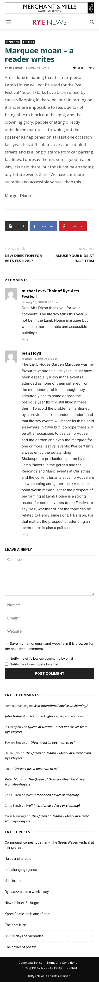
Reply (25, 339)
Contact (72, 968)
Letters (28, 42)
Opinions (12, 42)
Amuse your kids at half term (75, 258)
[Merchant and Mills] (49, 7)
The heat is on (15, 925)
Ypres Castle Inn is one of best (27, 914)
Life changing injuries (21, 870)
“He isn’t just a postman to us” (52, 742)
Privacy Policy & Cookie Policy (42, 968)
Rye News (15, 67)
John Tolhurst (15, 716)
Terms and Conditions (62, 963)
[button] (8, 22)
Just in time (14, 881)
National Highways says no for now (56, 716)
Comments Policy (30, 963)
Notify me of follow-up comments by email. (42, 658)
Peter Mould (14, 779)
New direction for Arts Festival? (23, 258)
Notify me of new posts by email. (34, 664)
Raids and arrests (18, 859)
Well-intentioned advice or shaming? (60, 705)
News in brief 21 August (23, 903)
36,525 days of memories (24, 936)
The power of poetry (20, 947)
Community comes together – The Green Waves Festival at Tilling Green (49, 845)
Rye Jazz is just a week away (27, 892)
